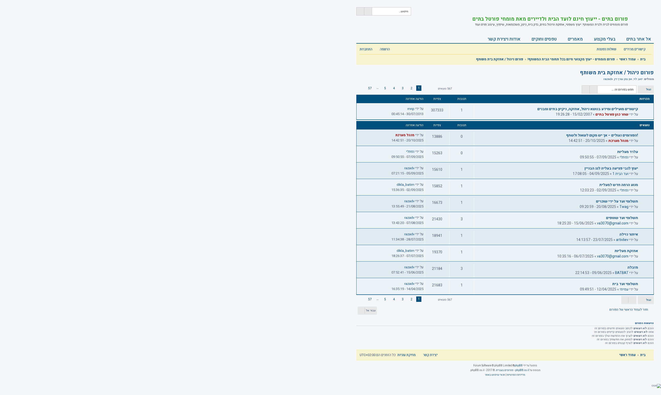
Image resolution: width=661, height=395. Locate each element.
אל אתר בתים (638, 39)
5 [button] (385, 88)
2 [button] (411, 88)
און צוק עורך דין (623, 79)
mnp (410, 108)
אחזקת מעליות (626, 251)
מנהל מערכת (618, 140)
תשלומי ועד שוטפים (622, 218)
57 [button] (370, 88)
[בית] (641, 19)
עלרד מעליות (627, 152)
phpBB (518, 365)
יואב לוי (638, 79)
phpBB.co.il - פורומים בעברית (512, 370)
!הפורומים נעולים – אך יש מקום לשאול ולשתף (602, 135)
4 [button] (394, 88)
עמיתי (624, 289)
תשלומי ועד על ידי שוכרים (617, 201)
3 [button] (403, 88)
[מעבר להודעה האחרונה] (404, 108)
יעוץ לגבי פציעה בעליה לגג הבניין (611, 168)
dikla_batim (405, 184)
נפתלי (624, 157)
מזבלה (632, 267)
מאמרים (575, 39)
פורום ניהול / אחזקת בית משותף (617, 72)
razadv (608, 79)
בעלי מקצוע (604, 39)
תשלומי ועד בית (625, 284)
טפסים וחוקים (544, 39)
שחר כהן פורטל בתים (611, 114)
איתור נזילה (628, 234)
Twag (623, 206)
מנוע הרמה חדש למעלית (618, 185)
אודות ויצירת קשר (504, 39)
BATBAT (621, 273)
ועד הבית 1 (620, 173)
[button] (430, 88)
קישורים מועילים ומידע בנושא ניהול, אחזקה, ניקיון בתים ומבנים (587, 109)
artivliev (622, 240)
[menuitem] (609, 49)
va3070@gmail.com (612, 223)
